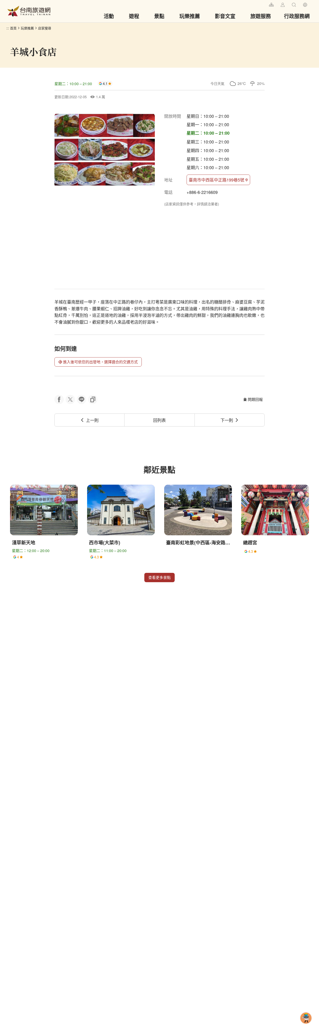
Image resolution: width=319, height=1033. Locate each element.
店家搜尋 (44, 28)
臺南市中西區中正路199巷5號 (216, 180)
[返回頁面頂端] (306, 1025)
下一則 (226, 420)
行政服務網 (297, 16)
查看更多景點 (159, 577)
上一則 (92, 420)
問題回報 (255, 399)
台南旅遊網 (29, 11)
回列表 (159, 420)
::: (263, 4)
